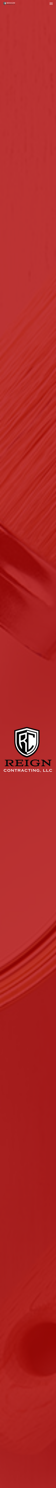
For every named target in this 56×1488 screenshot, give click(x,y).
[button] (51, 3)
